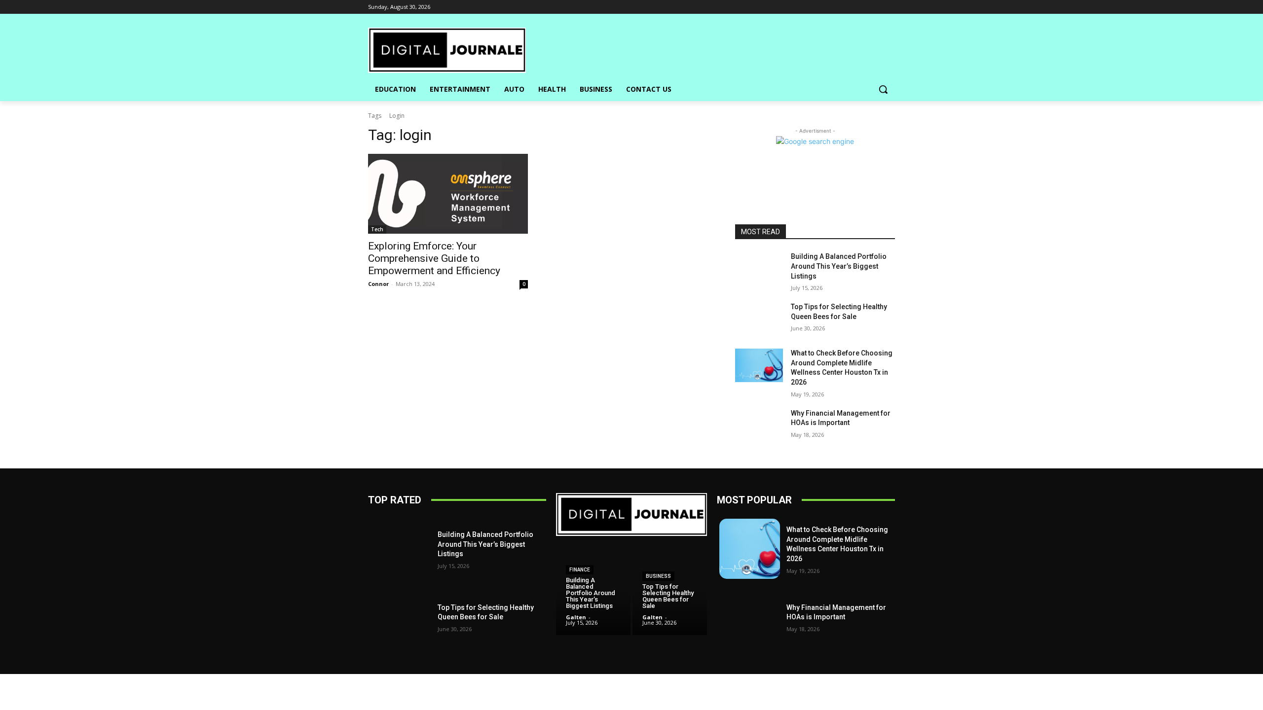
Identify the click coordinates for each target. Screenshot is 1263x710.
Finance (579, 569)
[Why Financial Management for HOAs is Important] (759, 425)
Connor (378, 283)
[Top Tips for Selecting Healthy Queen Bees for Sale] (759, 319)
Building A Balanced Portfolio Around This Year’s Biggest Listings (839, 266)
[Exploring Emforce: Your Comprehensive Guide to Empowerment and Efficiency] (448, 194)
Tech (377, 229)
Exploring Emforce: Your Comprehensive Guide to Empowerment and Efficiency (434, 258)
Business (658, 576)
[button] (883, 89)
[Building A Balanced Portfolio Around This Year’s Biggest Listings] (759, 268)
